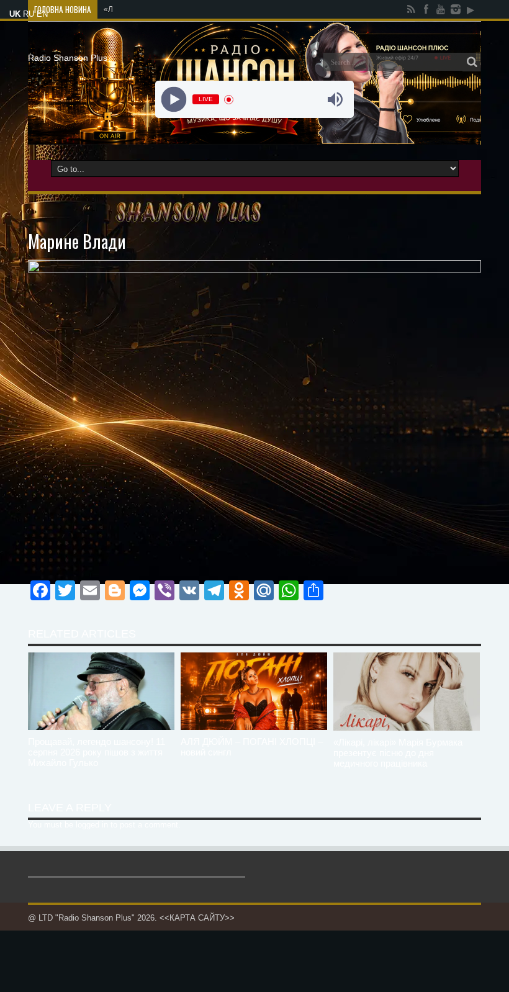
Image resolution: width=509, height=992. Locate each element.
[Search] (471, 62)
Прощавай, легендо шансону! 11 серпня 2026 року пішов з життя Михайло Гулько (96, 752)
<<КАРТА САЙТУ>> (197, 917)
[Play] (174, 99)
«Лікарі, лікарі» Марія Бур (149, 9)
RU (28, 14)
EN (42, 14)
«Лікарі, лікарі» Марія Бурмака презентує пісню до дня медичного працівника (397, 753)
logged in (92, 824)
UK (14, 14)
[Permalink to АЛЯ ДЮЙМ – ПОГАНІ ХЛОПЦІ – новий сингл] (254, 691)
